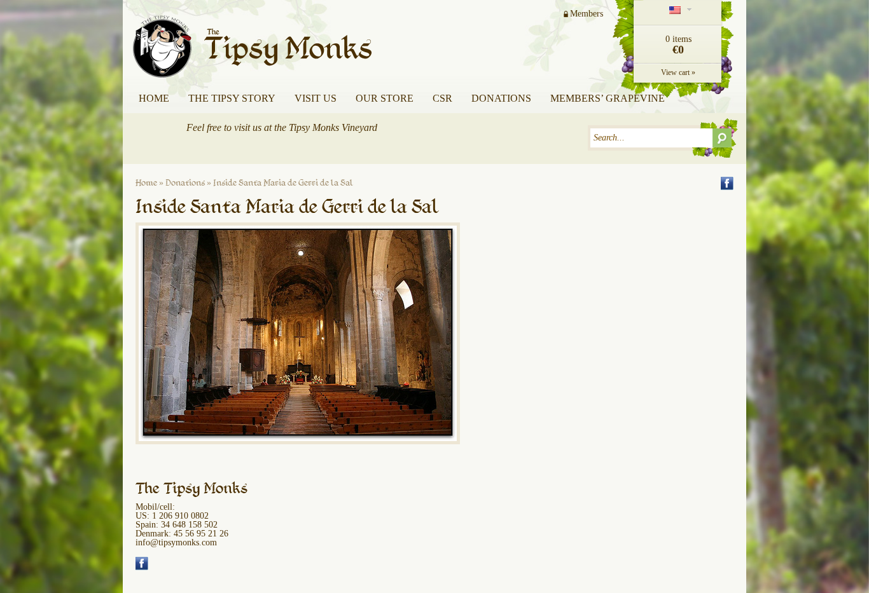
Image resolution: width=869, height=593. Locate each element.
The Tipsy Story (231, 98)
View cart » (678, 72)
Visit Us (316, 98)
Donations (501, 98)
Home (154, 98)
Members (586, 13)
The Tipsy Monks (255, 39)
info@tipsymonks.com (176, 542)
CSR (442, 98)
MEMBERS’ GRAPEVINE (607, 98)
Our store (385, 98)
